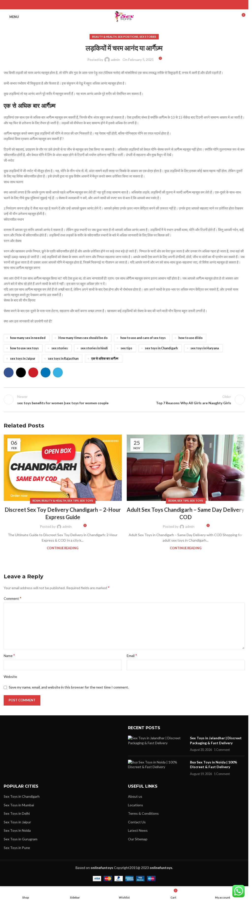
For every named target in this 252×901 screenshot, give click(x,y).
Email (132, 655)
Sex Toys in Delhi (17, 813)
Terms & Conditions (143, 813)
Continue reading (63, 548)
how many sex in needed (28, 338)
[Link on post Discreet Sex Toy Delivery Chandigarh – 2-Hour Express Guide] (63, 468)
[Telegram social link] (136, 4)
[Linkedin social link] (130, 4)
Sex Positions (128, 36)
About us (135, 796)
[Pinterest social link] (124, 4)
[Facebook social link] (112, 4)
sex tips (126, 348)
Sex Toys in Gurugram (20, 839)
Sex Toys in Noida (17, 830)
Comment (12, 598)
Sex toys (86, 500)
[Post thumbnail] (157, 744)
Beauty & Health (104, 36)
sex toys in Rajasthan (63, 358)
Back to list (124, 400)
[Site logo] (124, 16)
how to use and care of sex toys (143, 338)
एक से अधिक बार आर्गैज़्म (104, 358)
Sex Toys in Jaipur (17, 822)
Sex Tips (73, 500)
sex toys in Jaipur (22, 358)
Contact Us (137, 822)
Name (9, 655)
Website (10, 676)
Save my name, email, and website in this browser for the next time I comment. (69, 687)
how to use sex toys (24, 348)
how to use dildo (190, 338)
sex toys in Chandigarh (161, 348)
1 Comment (222, 750)
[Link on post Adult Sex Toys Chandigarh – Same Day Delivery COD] (186, 468)
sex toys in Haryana (204, 348)
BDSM (36, 500)
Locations (135, 805)
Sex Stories (148, 36)
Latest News (138, 830)
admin (115, 59)
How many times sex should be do (83, 338)
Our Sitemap (137, 839)
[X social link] (118, 4)
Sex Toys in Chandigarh (22, 796)
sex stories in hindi (94, 348)
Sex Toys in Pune (17, 848)
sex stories (59, 348)
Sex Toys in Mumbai (19, 805)
